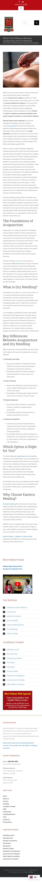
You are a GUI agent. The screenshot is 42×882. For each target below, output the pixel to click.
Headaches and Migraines (11, 851)
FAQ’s (4, 809)
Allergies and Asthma (10, 841)
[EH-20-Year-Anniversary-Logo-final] (9, 17)
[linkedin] (23, 2)
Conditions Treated (9, 806)
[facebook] (19, 2)
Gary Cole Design (29, 872)
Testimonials (7, 812)
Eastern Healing (10, 504)
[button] (21, 607)
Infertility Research (9, 814)
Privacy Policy (7, 822)
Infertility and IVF (8, 835)
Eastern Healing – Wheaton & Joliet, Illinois (17, 536)
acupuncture (21, 456)
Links (4, 817)
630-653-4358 (21, 4)
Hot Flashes (7, 843)
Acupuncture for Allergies (11, 854)
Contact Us (6, 819)
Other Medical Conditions (11, 856)
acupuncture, (14, 126)
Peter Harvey (16, 263)
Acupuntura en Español (11, 859)
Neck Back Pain (8, 838)
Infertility (6, 804)
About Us (6, 799)
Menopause (7, 846)
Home (4, 43)
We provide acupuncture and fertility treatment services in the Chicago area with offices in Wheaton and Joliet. (20, 745)
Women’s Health (8, 848)
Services (5, 801)
